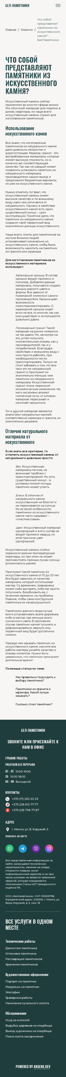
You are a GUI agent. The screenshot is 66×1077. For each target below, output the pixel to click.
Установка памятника (20, 953)
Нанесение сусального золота (27, 1003)
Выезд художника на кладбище (28, 1031)
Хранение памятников (21, 964)
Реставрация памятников (23, 959)
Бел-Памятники (17, 5)
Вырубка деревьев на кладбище (28, 1025)
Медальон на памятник (22, 987)
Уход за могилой (17, 1020)
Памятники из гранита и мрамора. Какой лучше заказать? (33, 692)
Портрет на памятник (20, 981)
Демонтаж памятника (21, 948)
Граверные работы (18, 997)
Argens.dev (42, 1066)
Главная (10, 29)
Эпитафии (12, 992)
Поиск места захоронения (24, 1036)
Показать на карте (16, 836)
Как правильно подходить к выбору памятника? (36, 679)
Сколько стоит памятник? (34, 704)
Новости (27, 29)
